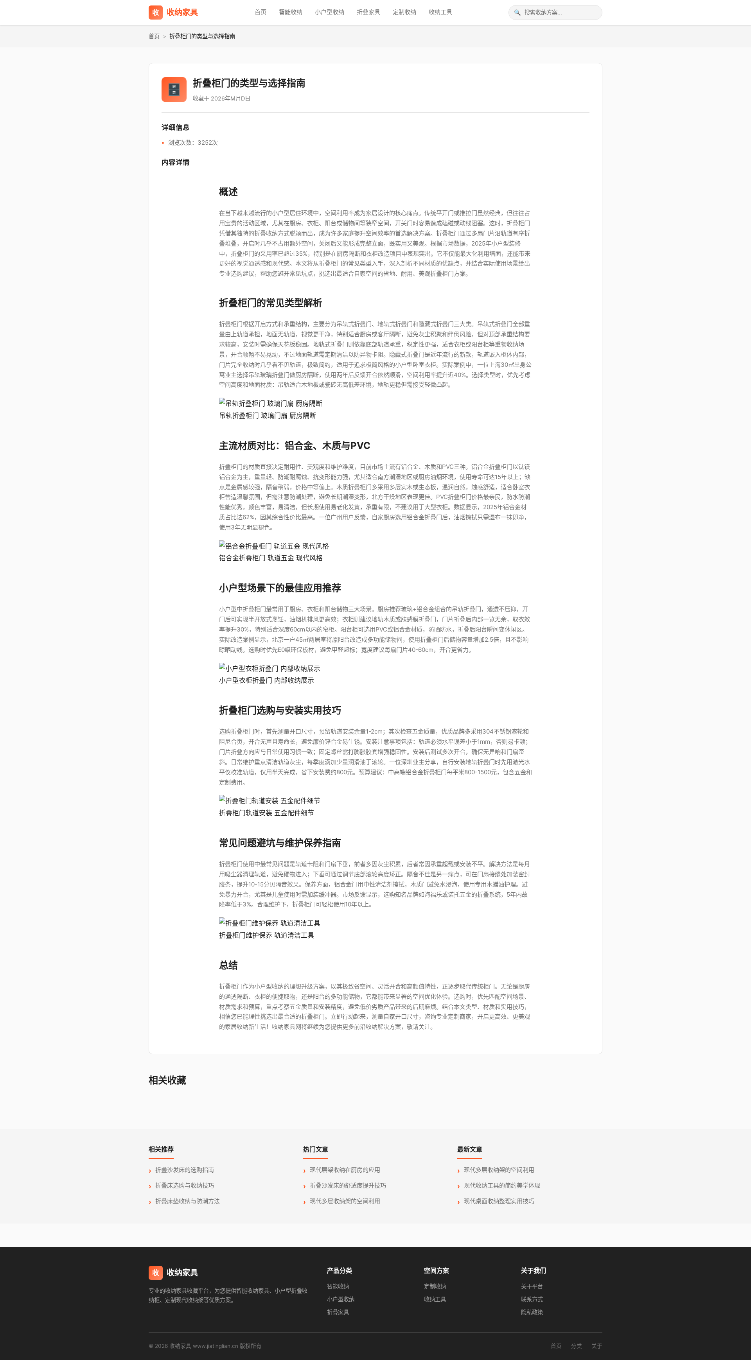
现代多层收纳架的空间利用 (345, 1201)
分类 (576, 1346)
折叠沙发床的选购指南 (184, 1169)
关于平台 (532, 1286)
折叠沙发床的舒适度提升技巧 (348, 1185)
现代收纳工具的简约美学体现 (502, 1185)
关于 (596, 1346)
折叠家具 (368, 12)
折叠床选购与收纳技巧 (184, 1185)
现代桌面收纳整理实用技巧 (499, 1201)
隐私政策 (532, 1312)
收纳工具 (440, 12)
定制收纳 (404, 12)
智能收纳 (290, 12)
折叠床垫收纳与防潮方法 (187, 1201)
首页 (260, 12)
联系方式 (532, 1299)
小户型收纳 (329, 12)
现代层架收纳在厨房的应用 (345, 1169)
